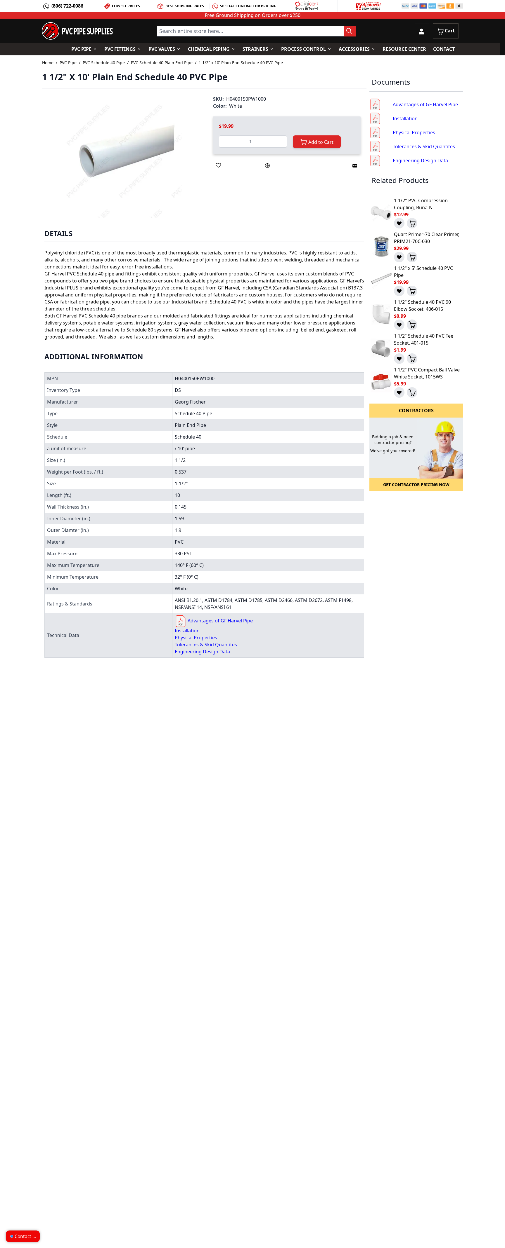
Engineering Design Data (202, 651)
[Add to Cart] (412, 223)
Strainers (255, 49)
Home (47, 62)
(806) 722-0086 (67, 6)
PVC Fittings (120, 49)
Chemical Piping (209, 49)
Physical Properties (196, 637)
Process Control (303, 49)
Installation (187, 630)
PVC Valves (161, 49)
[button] (121, 158)
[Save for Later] (218, 165)
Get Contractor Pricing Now (416, 484)
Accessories (354, 49)
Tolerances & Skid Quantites (206, 644)
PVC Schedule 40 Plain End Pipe (162, 62)
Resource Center (404, 49)
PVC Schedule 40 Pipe (104, 62)
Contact (444, 49)
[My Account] (422, 31)
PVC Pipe (81, 49)
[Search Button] (350, 31)
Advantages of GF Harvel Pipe (220, 620)
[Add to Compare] (267, 165)
